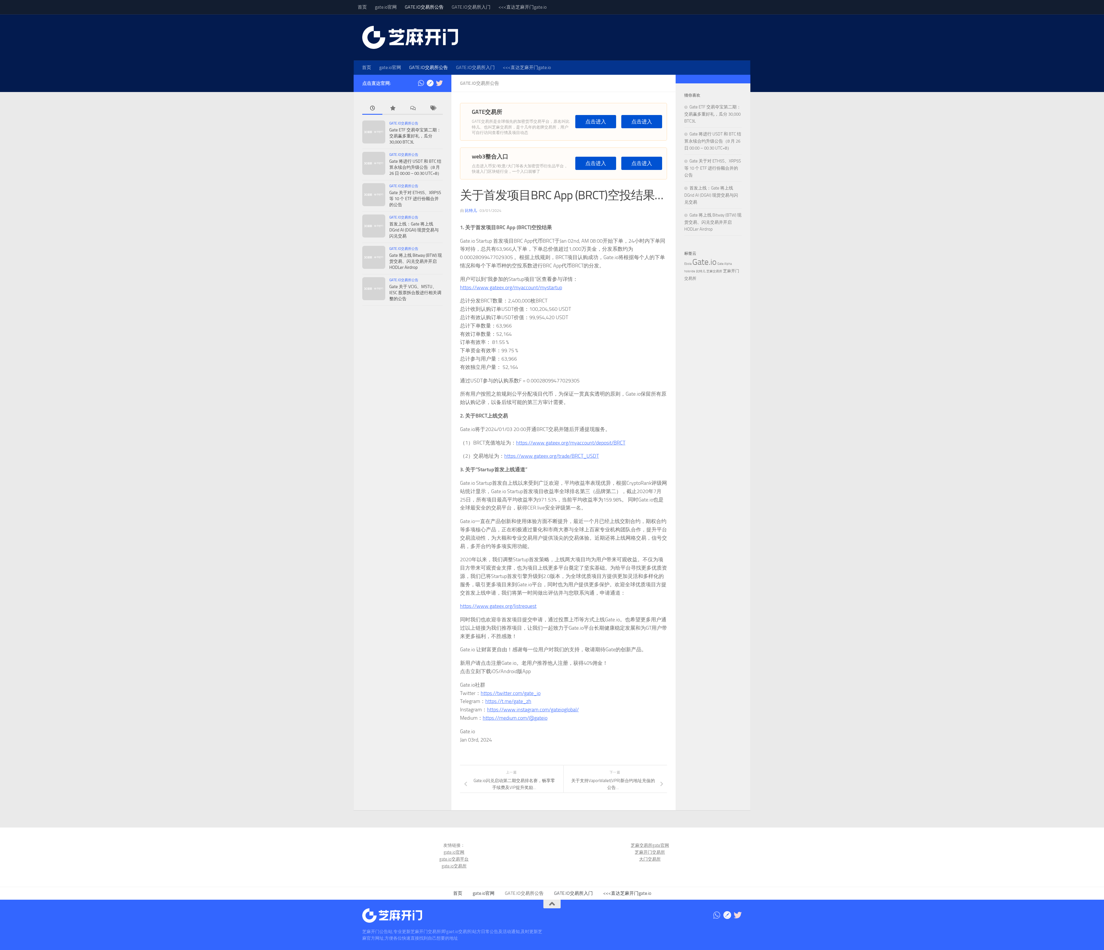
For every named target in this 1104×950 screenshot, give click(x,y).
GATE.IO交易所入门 (471, 7)
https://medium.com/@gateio (515, 718)
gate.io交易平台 (454, 859)
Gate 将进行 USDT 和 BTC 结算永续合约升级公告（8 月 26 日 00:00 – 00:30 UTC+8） (415, 167)
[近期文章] (372, 108)
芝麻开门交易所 (650, 852)
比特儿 (471, 210)
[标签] (433, 108)
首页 (362, 7)
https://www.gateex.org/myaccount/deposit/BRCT (570, 443)
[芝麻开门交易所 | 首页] (410, 37)
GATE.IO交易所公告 (424, 7)
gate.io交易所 (454, 866)
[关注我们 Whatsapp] (420, 83)
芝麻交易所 (714, 271)
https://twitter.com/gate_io (510, 693)
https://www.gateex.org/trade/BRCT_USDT (551, 456)
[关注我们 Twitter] (439, 83)
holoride (689, 271)
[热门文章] (392, 108)
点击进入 (595, 122)
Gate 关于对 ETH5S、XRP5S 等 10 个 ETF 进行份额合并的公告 (415, 198)
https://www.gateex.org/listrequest (498, 606)
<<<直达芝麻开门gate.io (523, 7)
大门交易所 (650, 859)
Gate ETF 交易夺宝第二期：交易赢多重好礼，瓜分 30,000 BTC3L (415, 136)
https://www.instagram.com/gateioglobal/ (533, 709)
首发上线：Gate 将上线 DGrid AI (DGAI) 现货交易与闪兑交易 (414, 230)
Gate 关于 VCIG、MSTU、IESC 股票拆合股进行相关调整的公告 (415, 292)
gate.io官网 (386, 7)
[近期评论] (412, 108)
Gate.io (704, 262)
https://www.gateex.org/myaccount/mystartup (511, 287)
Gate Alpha (724, 264)
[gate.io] (430, 83)
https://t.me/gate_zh (508, 701)
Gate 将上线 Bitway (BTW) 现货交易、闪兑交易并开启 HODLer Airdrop (415, 261)
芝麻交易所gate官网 (650, 845)
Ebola (687, 264)
